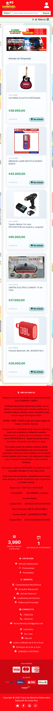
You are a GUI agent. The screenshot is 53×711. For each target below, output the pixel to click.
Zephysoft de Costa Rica (26, 700)
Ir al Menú (39, 19)
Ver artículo (38, 119)
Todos (6, 13)
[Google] (29, 705)
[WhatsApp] (35, 705)
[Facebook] (23, 705)
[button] (10, 44)
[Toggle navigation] (46, 5)
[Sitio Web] (17, 705)
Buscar (46, 13)
